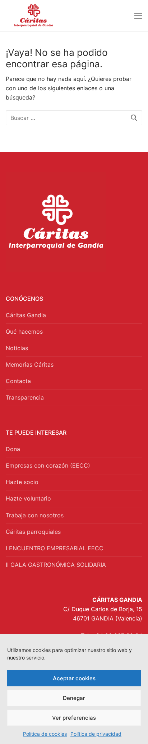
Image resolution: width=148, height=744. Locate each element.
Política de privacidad (95, 734)
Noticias (17, 348)
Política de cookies (45, 734)
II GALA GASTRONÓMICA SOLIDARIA (56, 564)
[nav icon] (138, 15)
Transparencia (25, 397)
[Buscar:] (74, 117)
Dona (13, 449)
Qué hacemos (24, 331)
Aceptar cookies (74, 678)
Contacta (18, 381)
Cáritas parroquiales (33, 531)
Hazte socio (22, 481)
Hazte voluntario (28, 498)
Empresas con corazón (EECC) (48, 465)
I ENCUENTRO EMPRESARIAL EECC (54, 548)
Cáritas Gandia (26, 315)
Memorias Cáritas (30, 364)
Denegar (74, 698)
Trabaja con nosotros (35, 515)
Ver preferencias (74, 717)
